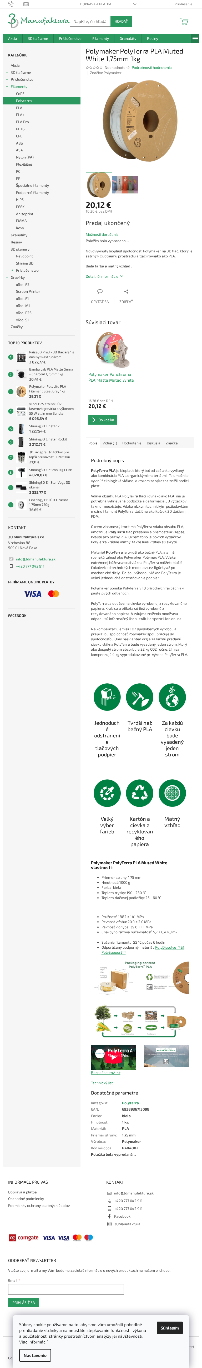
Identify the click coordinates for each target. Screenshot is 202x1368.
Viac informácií (33, 1341)
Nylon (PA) (25, 157)
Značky (17, 326)
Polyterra (24, 100)
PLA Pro (22, 121)
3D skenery (20, 249)
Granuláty (19, 235)
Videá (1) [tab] (110, 443)
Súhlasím (170, 1327)
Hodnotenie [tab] (132, 443)
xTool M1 (23, 305)
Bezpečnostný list (105, 1072)
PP (18, 178)
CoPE (20, 93)
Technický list (102, 1083)
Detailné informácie (102, 276)
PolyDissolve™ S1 (169, 947)
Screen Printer (28, 291)
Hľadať (121, 21)
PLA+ (20, 114)
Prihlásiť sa (23, 1302)
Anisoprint (24, 214)
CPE (19, 136)
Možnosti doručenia (102, 234)
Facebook (122, 1216)
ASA (19, 150)
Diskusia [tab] (153, 443)
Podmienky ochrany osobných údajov (39, 1205)
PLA (19, 107)
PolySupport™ (114, 952)
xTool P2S (24, 312)
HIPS (20, 199)
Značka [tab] (172, 443)
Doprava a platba (95, 4)
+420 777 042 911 (30, 566)
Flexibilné (24, 164)
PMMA (21, 220)
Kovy (20, 227)
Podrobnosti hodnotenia (152, 67)
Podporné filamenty (32, 192)
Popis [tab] (92, 443)
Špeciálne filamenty (32, 185)
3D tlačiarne (21, 72)
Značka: (106, 72)
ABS (19, 143)
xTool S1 (22, 320)
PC (18, 171)
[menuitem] (12, 38)
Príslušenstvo (22, 79)
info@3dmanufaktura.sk (35, 559)
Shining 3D (24, 263)
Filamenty (19, 86)
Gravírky (18, 277)
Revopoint (24, 256)
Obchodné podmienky (26, 1198)
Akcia (15, 65)
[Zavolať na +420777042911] (16, 4)
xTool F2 (22, 284)
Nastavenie (35, 1355)
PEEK (20, 206)
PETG (20, 129)
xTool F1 (22, 298)
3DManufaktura (127, 1224)
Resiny (16, 242)
